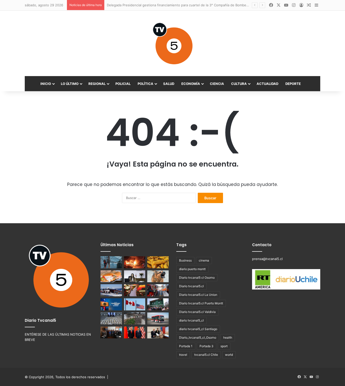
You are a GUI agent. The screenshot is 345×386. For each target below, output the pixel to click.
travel (183, 355)
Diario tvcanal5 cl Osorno (197, 277)
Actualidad (267, 84)
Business (185, 260)
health (227, 337)
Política (145, 84)
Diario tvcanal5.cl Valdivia (197, 312)
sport (224, 346)
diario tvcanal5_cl (191, 320)
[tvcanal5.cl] (172, 43)
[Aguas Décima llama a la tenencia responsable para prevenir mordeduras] (158, 276)
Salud (168, 84)
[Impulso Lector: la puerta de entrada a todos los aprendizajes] (134, 276)
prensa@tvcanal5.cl (267, 259)
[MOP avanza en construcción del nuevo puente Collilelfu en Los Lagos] (134, 318)
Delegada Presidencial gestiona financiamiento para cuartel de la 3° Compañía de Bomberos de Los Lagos (190, 5)
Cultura (239, 84)
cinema (204, 260)
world (229, 355)
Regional (97, 84)
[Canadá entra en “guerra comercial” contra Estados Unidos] (134, 304)
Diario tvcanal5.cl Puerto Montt (201, 303)
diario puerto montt (192, 269)
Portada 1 (185, 346)
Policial (123, 84)
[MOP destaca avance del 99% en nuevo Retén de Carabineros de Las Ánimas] (158, 304)
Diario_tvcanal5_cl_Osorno (197, 337)
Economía (190, 84)
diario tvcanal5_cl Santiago (198, 329)
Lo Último (70, 84)
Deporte (293, 84)
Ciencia (217, 84)
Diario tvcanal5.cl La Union (198, 295)
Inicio (45, 84)
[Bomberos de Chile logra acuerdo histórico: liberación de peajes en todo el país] (158, 290)
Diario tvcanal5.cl (191, 286)
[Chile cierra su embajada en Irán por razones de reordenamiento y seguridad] (111, 304)
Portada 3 (206, 346)
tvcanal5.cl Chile (206, 355)
